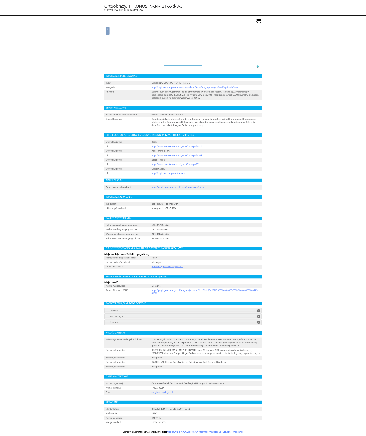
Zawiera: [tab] (184, 311)
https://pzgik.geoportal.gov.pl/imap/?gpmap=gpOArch (178, 187)
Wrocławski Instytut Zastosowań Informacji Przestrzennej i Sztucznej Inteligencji (205, 432)
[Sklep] (258, 21)
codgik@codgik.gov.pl (162, 392)
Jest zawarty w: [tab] (184, 316)
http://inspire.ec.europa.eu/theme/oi (169, 173)
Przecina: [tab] (184, 322)
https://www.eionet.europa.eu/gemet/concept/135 (175, 164)
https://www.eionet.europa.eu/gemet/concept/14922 (177, 146)
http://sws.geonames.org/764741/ (167, 267)
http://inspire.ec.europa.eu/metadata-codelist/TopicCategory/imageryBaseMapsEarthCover (195, 87)
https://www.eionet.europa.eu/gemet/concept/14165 (177, 155)
